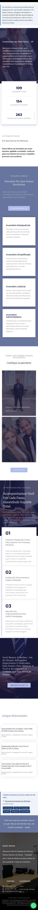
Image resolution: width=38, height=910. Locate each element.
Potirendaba (24, 808)
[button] (19, 208)
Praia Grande (25, 811)
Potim (16, 808)
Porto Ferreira (8, 808)
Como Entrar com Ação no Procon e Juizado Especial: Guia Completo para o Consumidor (16, 766)
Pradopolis (15, 811)
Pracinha (6, 811)
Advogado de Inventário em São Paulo (17, 801)
